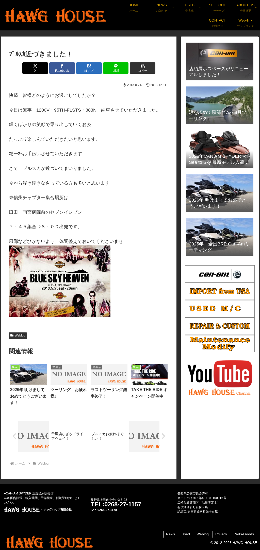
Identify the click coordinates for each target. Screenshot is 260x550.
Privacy (221, 534)
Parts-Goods (244, 534)
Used (186, 534)
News (170, 534)
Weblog (20, 335)
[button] (142, 68)
